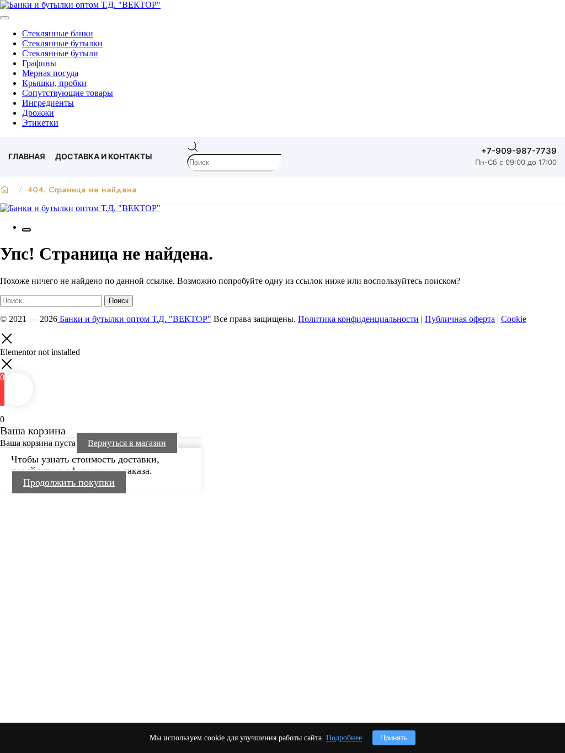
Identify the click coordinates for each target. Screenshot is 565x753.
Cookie (513, 319)
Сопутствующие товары (67, 93)
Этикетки (40, 122)
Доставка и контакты (103, 156)
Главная (26, 156)
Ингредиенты (48, 102)
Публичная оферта (460, 319)
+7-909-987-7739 (519, 151)
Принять (394, 738)
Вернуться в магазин (127, 443)
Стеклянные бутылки (62, 43)
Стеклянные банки (57, 33)
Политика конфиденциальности (358, 319)
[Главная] (4, 189)
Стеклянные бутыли (60, 53)
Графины (39, 63)
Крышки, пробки (54, 83)
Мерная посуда (50, 73)
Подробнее (344, 738)
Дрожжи (38, 112)
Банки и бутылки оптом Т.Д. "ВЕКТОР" (134, 319)
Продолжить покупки (69, 482)
